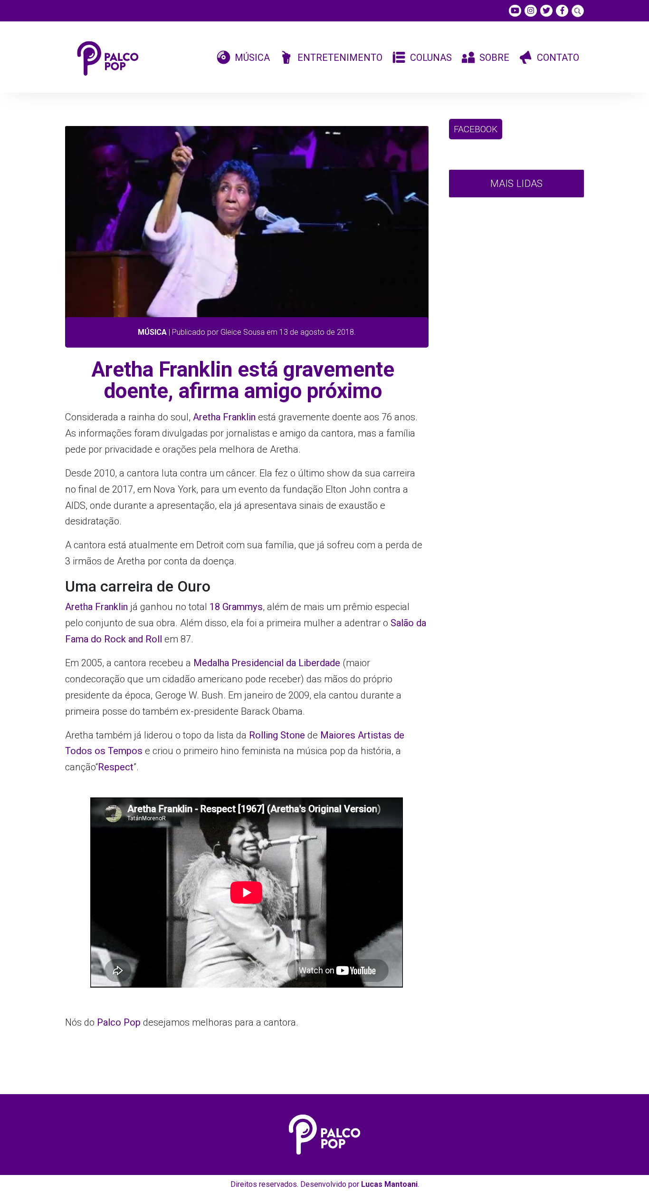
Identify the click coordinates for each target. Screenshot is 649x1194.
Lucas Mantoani (389, 1184)
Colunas (431, 57)
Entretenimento (339, 57)
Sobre (494, 57)
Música (252, 57)
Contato (558, 57)
